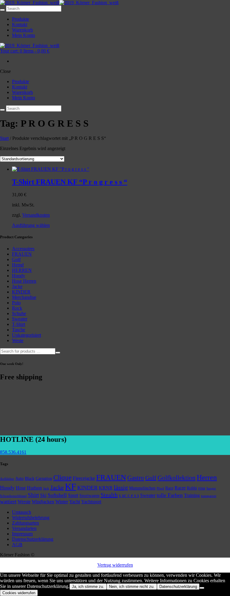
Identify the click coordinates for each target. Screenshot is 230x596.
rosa (201, 488)
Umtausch (21, 512)
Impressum (22, 533)
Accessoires (23, 248)
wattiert (8, 501)
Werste (24, 501)
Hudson (34, 488)
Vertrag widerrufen (115, 564)
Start (4, 138)
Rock (17, 308)
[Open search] (2, 10)
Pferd (160, 488)
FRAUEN (22, 254)
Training (192, 495)
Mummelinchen (142, 488)
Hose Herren (24, 281)
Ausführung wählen (31, 225)
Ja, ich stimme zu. (88, 586)
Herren (207, 477)
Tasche (18, 329)
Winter (61, 501)
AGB (17, 544)
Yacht (74, 501)
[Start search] (2, 110)
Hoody (18, 275)
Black (29, 478)
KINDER (21, 291)
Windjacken (43, 501)
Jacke (17, 286)
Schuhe (19, 313)
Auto (19, 478)
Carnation (44, 478)
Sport (73, 495)
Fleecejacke (84, 478)
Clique (62, 477)
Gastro (135, 477)
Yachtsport (91, 501)
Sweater (19, 318)
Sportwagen (89, 495)
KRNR (106, 488)
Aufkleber (7, 478)
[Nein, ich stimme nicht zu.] (201, 588)
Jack (46, 488)
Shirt (33, 495)
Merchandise (24, 297)
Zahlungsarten (25, 522)
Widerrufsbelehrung (30, 517)
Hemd (18, 264)
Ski (43, 495)
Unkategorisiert (26, 335)
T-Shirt (18, 324)
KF (70, 486)
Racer (180, 488)
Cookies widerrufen (18, 593)
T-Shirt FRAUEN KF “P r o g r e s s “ (69, 182)
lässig (121, 487)
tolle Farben (170, 495)
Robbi (192, 488)
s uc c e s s (129, 495)
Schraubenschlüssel (13, 496)
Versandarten (24, 528)
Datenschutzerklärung (32, 539)
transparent (208, 496)
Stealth (109, 495)
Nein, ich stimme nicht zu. (132, 586)
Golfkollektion (177, 477)
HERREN (22, 270)
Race (169, 488)
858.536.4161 (13, 452)
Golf (16, 259)
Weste (17, 340)
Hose (21, 488)
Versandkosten (36, 215)
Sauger (211, 488)
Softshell (57, 495)
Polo (16, 302)
